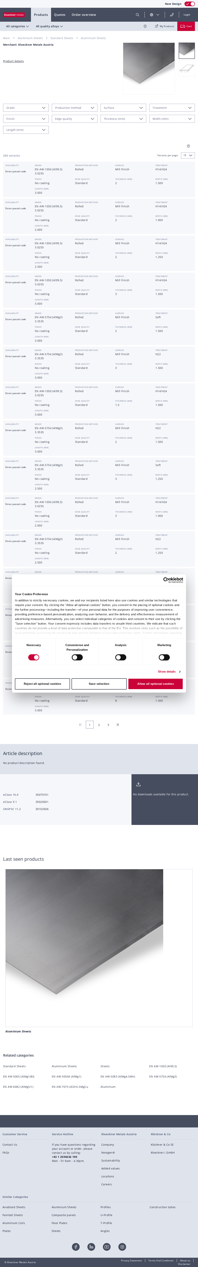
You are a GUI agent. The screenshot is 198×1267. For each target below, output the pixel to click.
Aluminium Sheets (30, 38)
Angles (105, 1231)
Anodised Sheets (14, 1207)
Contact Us (10, 1144)
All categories (15, 26)
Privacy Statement (131, 1260)
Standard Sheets (61, 38)
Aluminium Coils (14, 1223)
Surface (119, 165)
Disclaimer (184, 1264)
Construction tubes (163, 1207)
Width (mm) (161, 179)
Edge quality (82, 179)
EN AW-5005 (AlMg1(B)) (18, 1076)
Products (41, 15)
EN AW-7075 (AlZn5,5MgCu (70, 1087)
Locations (107, 1176)
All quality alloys (47, 26)
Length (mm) (42, 188)
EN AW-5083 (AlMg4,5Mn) (118, 1076)
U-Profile (107, 1215)
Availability (12, 165)
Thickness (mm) (123, 179)
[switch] (77, 657)
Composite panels (64, 1215)
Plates (7, 1231)
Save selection (99, 684)
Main (6, 38)
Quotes (59, 15)
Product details (13, 61)
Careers (106, 1184)
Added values (110, 1168)
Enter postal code (15, 171)
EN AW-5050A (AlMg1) (66, 1076)
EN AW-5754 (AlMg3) (163, 1076)
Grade (38, 165)
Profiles (106, 1207)
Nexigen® (108, 1152)
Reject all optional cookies (42, 684)
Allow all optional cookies (155, 684)
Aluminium (108, 1087)
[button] (187, 15)
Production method (86, 165)
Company (107, 1144)
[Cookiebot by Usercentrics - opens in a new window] (166, 580)
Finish (38, 179)
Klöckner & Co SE (162, 1144)
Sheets (105, 1066)
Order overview (84, 15)
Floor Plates (59, 1223)
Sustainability (110, 1160)
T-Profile (106, 1223)
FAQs (6, 1152)
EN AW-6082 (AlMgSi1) (18, 1087)
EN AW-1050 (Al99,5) (163, 1066)
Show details (167, 671)
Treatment (161, 165)
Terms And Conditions (161, 1260)
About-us (185, 1260)
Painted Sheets (13, 1215)
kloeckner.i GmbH (163, 1152)
